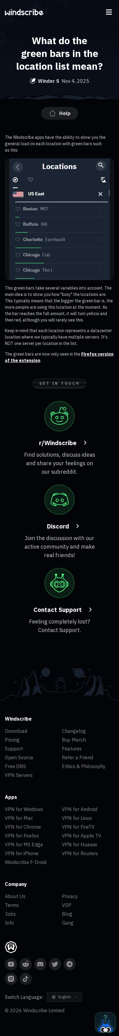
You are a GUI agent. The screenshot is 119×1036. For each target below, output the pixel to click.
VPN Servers (19, 775)
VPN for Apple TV (81, 836)
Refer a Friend (77, 757)
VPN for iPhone (21, 853)
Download (16, 731)
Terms (12, 905)
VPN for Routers (80, 853)
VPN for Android (79, 809)
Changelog (74, 731)
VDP (66, 905)
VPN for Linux (77, 818)
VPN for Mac (19, 818)
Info (9, 923)
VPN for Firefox (22, 836)
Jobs (10, 914)
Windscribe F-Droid (25, 862)
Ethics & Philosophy (84, 766)
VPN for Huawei (79, 844)
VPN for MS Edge (24, 844)
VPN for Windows (24, 809)
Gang (68, 923)
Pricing (12, 740)
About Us (15, 896)
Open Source (19, 757)
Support (14, 749)
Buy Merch (74, 740)
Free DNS (15, 766)
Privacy (70, 896)
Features (72, 749)
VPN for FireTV (78, 827)
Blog (67, 914)
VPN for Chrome (23, 827)
